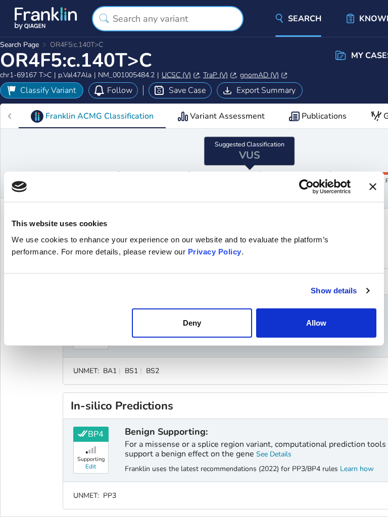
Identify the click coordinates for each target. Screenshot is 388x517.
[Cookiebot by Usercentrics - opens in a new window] (306, 186)
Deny (192, 322)
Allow (316, 322)
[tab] (92, 116)
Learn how (357, 469)
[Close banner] (372, 186)
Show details (334, 290)
